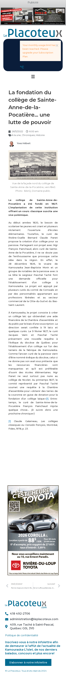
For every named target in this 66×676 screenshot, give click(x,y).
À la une (16, 135)
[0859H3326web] (33, 530)
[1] (47, 398)
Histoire (40, 135)
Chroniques (28, 135)
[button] (57, 45)
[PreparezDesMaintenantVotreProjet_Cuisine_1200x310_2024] (33, 16)
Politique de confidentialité (21, 635)
